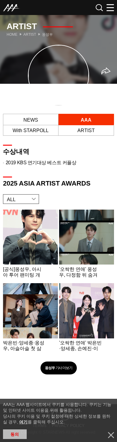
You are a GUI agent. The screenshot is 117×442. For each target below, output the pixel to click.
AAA (86, 120)
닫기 (111, 435)
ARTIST (86, 130)
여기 (23, 421)
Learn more (30, 245)
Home (12, 34)
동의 (14, 434)
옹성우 (47, 34)
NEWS (30, 120)
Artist (29, 34)
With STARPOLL (31, 130)
